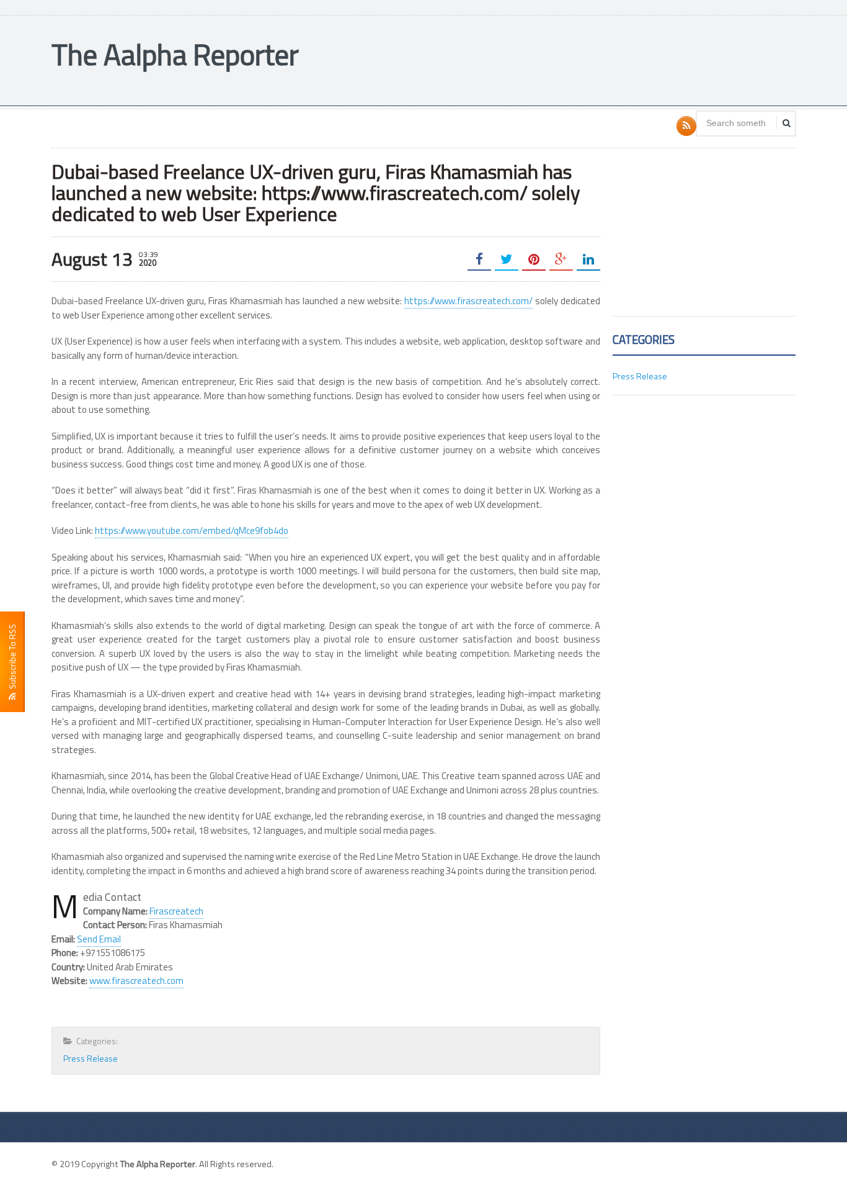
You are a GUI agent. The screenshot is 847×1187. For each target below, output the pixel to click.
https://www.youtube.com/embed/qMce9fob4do (191, 530)
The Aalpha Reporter (175, 54)
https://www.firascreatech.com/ (468, 301)
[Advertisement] (570, 59)
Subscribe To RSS (12, 658)
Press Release (90, 1058)
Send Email (99, 939)
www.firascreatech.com (136, 980)
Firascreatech (176, 911)
